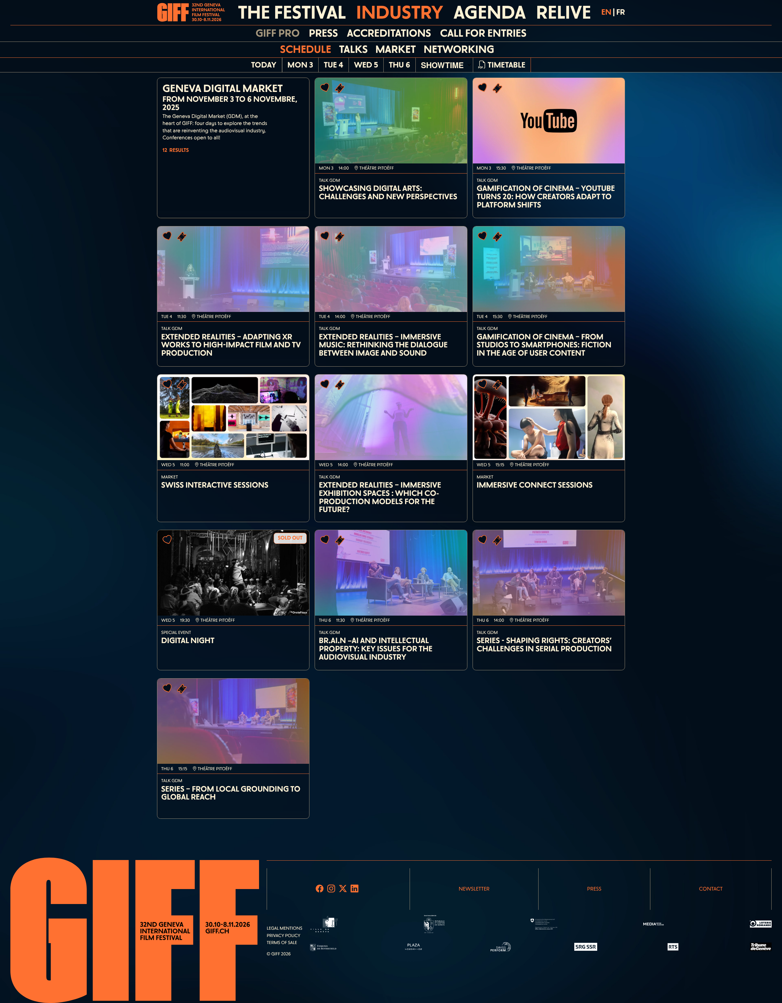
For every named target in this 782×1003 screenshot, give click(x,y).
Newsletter (474, 889)
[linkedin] (355, 889)
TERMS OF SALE (282, 942)
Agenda (490, 12)
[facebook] (319, 889)
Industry (399, 12)
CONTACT (710, 889)
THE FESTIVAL (292, 12)
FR (620, 12)
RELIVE (563, 12)
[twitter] (343, 889)
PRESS (594, 889)
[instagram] (331, 889)
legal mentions (284, 928)
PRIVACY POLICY (283, 935)
